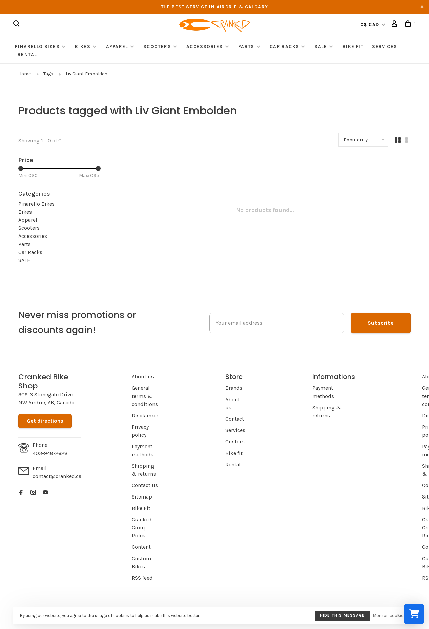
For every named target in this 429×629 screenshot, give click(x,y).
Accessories (205, 46)
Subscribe (381, 323)
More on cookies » (391, 615)
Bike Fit (353, 46)
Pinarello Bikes (37, 46)
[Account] (395, 25)
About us (143, 376)
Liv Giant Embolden (86, 74)
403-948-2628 (50, 453)
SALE (320, 46)
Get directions (45, 421)
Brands (233, 388)
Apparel (117, 46)
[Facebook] (21, 493)
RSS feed (142, 578)
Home (24, 74)
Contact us (145, 485)
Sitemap (142, 496)
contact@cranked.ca (57, 476)
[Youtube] (45, 493)
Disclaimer (145, 415)
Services (384, 46)
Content (141, 547)
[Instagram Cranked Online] (33, 493)
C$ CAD (370, 25)
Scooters (157, 46)
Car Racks (284, 46)
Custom (235, 441)
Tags (48, 74)
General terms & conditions (145, 396)
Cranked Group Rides (142, 527)
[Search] (17, 25)
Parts (246, 46)
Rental (27, 54)
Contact (234, 419)
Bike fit (234, 453)
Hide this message (342, 615)
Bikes (82, 46)
